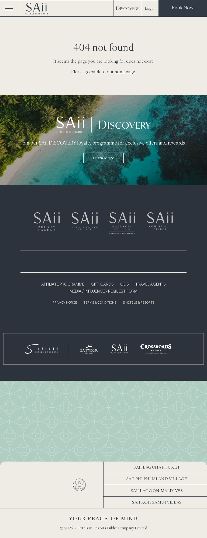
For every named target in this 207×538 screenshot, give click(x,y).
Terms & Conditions (100, 302)
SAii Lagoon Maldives (157, 490)
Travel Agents (150, 284)
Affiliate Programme (62, 284)
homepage (125, 71)
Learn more (104, 158)
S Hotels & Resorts (138, 302)
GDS (124, 284)
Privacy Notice (65, 302)
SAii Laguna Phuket (157, 467)
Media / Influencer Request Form (103, 291)
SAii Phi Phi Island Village (156, 478)
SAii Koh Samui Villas (157, 502)
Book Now (183, 7)
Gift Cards (102, 284)
